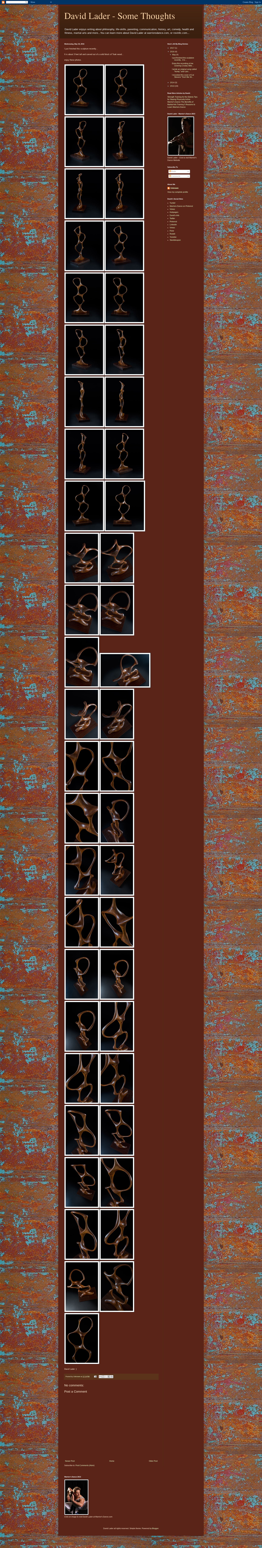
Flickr (172, 231)
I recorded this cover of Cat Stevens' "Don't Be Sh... (183, 76)
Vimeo (172, 209)
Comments (175, 176)
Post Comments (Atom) (85, 1465)
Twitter (172, 218)
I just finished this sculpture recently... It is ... (183, 59)
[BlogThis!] (103, 1376)
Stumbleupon (175, 240)
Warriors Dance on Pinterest (181, 206)
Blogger (155, 1528)
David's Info (174, 215)
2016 (172, 52)
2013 (172, 86)
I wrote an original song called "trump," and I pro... (184, 70)
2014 (172, 82)
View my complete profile (177, 192)
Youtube (173, 237)
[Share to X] (105, 1376)
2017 (172, 48)
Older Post (153, 1461)
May (174, 55)
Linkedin (173, 225)
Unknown (174, 188)
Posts (173, 171)
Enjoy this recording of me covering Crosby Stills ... (183, 64)
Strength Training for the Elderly (180, 97)
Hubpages (174, 212)
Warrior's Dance (174, 102)
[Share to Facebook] (108, 1376)
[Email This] (100, 1376)
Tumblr (172, 203)
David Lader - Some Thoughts (119, 15)
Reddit (172, 234)
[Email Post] (95, 1376)
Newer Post (70, 1461)
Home (111, 1461)
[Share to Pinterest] (111, 1376)
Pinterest (173, 222)
